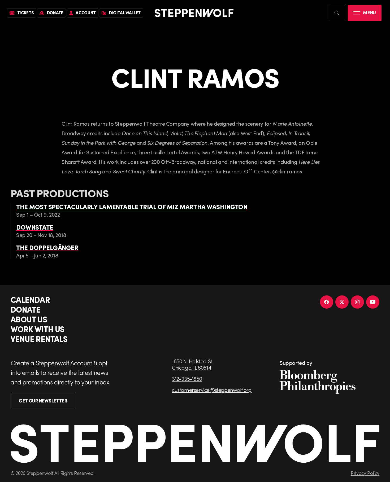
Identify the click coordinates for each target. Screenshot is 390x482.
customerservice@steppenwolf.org (212, 390)
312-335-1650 (187, 378)
